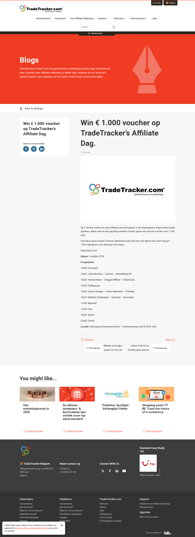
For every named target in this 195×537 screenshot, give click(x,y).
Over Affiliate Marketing (82, 18)
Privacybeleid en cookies (111, 521)
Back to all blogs (34, 108)
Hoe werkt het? (26, 507)
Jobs (154, 18)
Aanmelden (65, 521)
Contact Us (65, 468)
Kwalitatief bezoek (28, 514)
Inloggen (23, 521)
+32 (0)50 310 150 (68, 472)
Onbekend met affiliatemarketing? (155, 504)
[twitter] (102, 471)
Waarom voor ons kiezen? (31, 510)
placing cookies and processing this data (32, 528)
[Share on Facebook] (26, 149)
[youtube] (124, 471)
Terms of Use (106, 517)
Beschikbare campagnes (71, 514)
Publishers (60, 18)
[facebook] (110, 471)
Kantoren (104, 504)
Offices (103, 507)
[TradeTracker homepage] (41, 9)
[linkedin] (117, 471)
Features (102, 18)
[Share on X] (34, 149)
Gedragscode (106, 514)
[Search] (114, 27)
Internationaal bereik (29, 517)
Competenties (26, 504)
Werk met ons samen (149, 517)
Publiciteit (118, 18)
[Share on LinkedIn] (42, 149)
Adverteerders (43, 18)
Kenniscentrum (137, 18)
